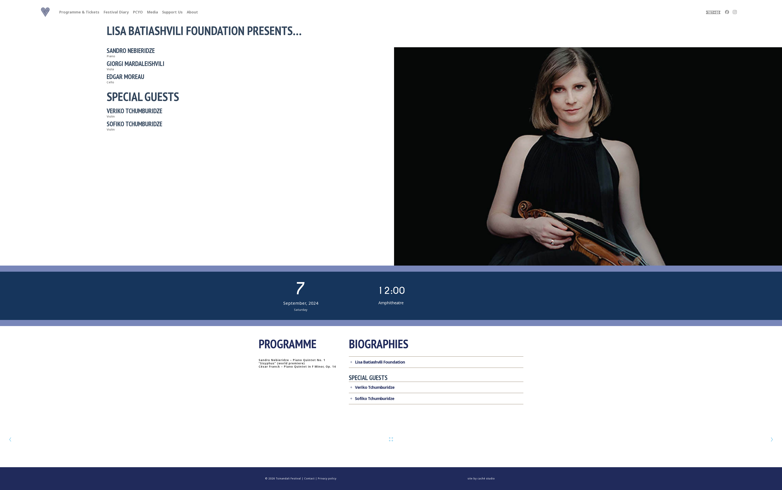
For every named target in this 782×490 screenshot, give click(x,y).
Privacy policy (327, 478)
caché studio (486, 478)
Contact (309, 478)
